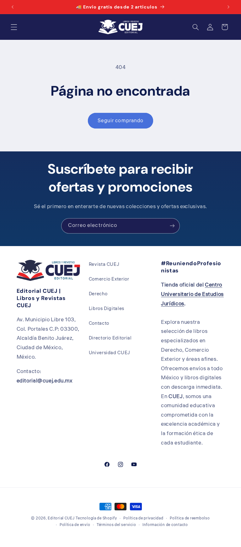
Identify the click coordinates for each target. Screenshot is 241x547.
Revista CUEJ (104, 264)
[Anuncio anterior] (12, 7)
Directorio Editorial (110, 338)
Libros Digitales (106, 308)
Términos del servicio (116, 525)
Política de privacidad (143, 518)
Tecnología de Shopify (96, 518)
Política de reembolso (190, 518)
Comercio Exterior (109, 279)
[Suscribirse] (172, 226)
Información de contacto (165, 525)
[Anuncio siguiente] (228, 7)
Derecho (98, 294)
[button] (14, 27)
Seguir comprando (120, 120)
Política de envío (75, 525)
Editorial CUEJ (61, 518)
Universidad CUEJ (109, 353)
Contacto (99, 323)
